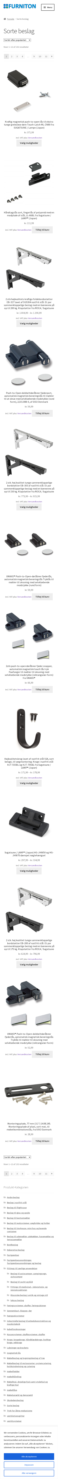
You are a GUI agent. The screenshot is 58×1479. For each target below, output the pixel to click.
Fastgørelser (13, 1255)
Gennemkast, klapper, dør (19, 1310)
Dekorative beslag (15, 1250)
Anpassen (29, 1464)
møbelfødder (13, 1371)
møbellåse (12, 1390)
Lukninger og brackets (17, 1347)
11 (46, 56)
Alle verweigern (29, 1473)
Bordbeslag (12, 1244)
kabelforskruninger (16, 1329)
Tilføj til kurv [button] (42, 229)
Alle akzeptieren (29, 1456)
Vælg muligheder (29, 142)
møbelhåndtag (14, 1376)
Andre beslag (13, 1197)
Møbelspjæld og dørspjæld (20, 1395)
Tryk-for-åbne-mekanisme (19, 1410)
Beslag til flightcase (17, 1207)
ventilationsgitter (15, 1416)
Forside (10, 19)
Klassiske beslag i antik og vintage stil (29, 1295)
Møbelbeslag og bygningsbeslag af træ (26, 1358)
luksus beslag (17, 1300)
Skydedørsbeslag (15, 1400)
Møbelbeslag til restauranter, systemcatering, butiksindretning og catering (29, 1365)
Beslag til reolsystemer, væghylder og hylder (28, 1223)
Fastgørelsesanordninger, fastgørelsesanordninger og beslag (24, 1262)
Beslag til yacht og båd (22, 1281)
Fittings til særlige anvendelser (22, 1268)
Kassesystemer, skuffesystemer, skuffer (26, 1334)
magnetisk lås (14, 1353)
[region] (29, 1452)
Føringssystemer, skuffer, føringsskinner (26, 1305)
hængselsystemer (15, 1315)
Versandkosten (35, 137)
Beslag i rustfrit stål (17, 1202)
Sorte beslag (13, 1405)
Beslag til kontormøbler (18, 1218)
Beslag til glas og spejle (18, 1212)
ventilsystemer (14, 1421)
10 (40, 56)
